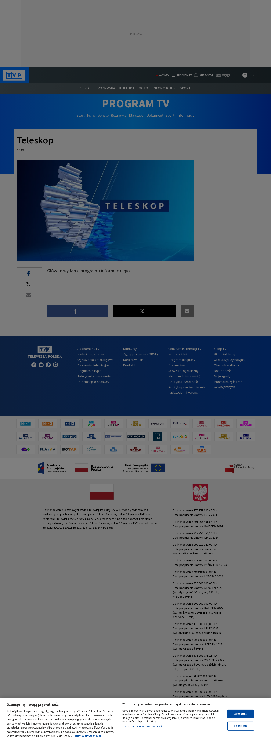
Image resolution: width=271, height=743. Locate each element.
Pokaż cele (240, 726)
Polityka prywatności (87, 736)
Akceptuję (240, 714)
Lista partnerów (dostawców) (142, 726)
